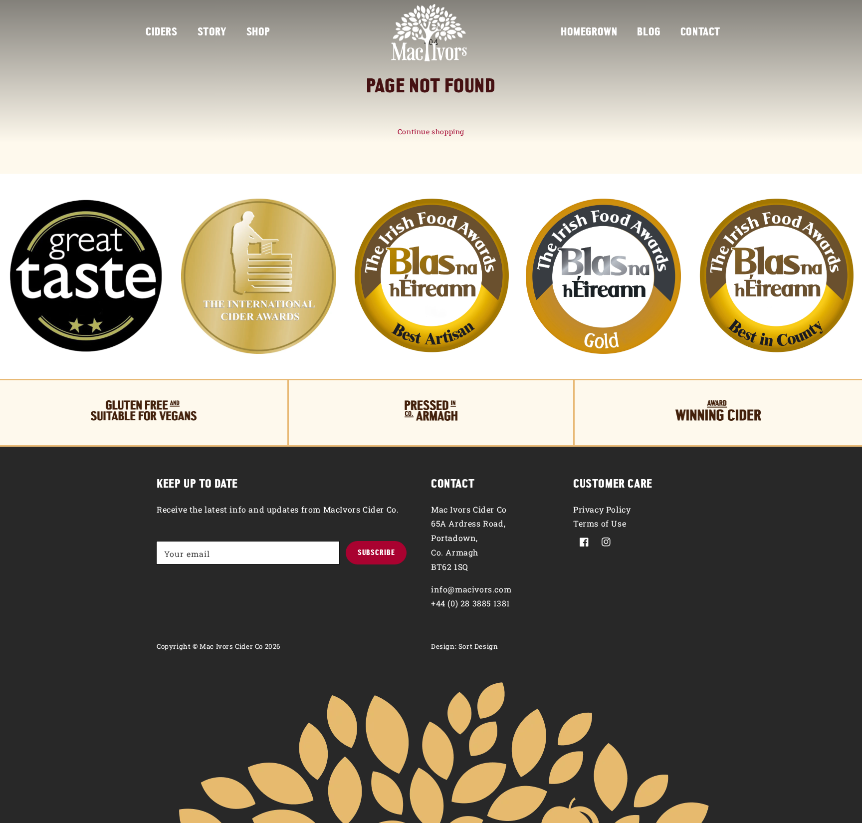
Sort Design (478, 646)
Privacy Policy (602, 509)
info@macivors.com (471, 589)
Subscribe (376, 553)
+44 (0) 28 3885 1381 (470, 603)
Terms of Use (599, 523)
